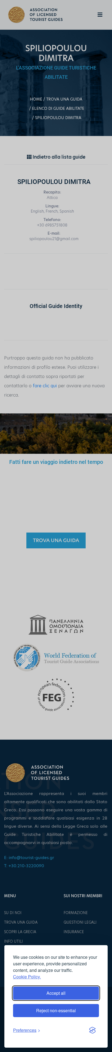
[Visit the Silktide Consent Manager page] (92, 1030)
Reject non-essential (56, 1010)
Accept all (56, 993)
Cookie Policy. (27, 977)
